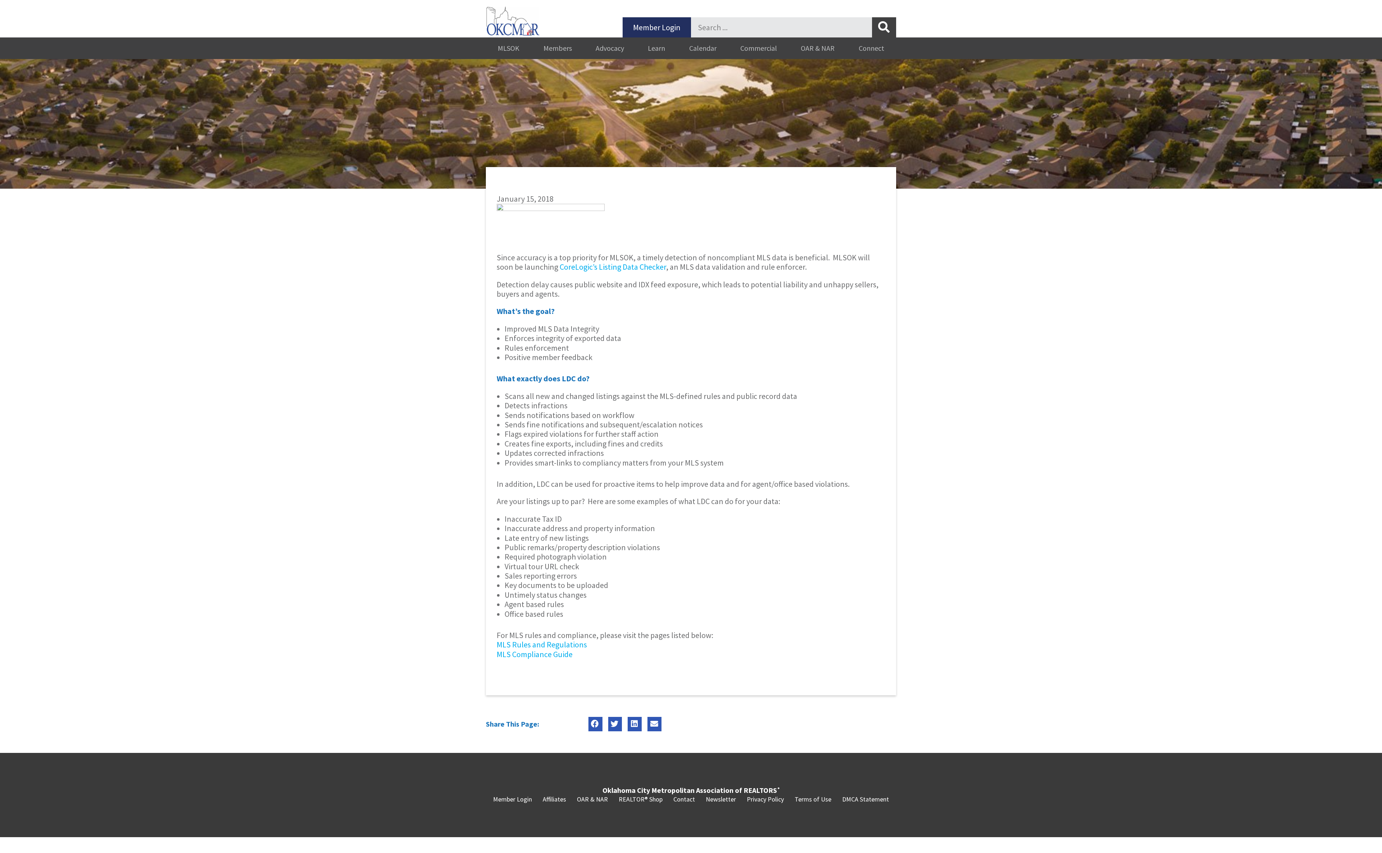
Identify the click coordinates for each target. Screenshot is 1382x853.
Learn (656, 48)
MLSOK (508, 48)
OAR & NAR (818, 48)
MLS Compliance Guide (535, 654)
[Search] (884, 27)
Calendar (703, 48)
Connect (871, 48)
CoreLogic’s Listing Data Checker (613, 267)
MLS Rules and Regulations (542, 644)
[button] (595, 724)
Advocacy (610, 48)
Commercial (758, 48)
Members (557, 48)
